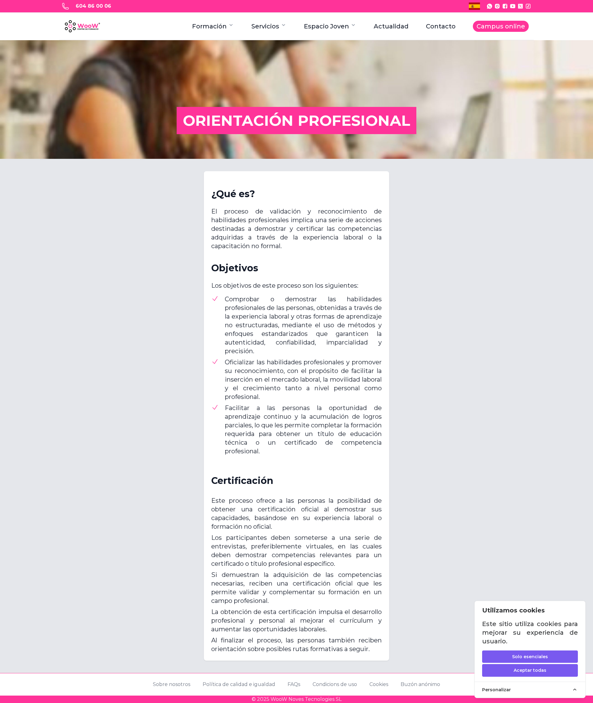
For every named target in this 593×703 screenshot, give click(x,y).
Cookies (378, 684)
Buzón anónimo (420, 684)
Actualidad (391, 26)
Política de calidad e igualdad (239, 684)
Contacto (441, 26)
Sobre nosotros (171, 684)
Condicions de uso (335, 684)
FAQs (294, 684)
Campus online (501, 26)
